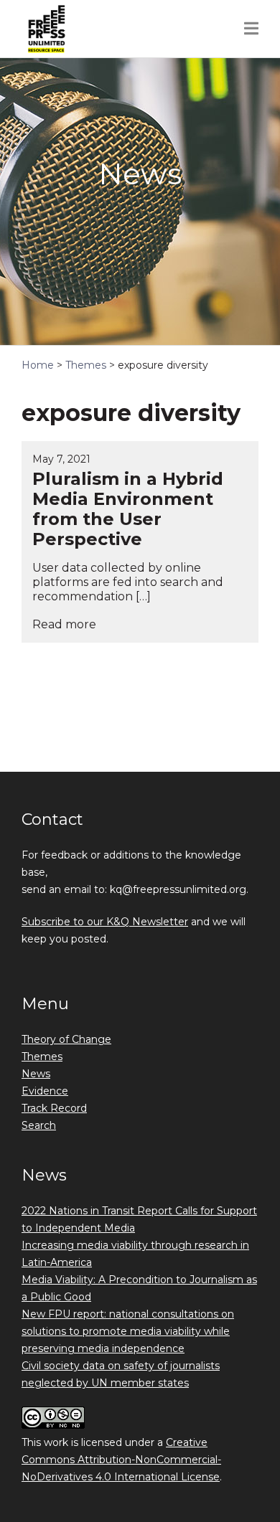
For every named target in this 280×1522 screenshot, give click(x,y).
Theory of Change (66, 1039)
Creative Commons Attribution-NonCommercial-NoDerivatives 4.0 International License (121, 1459)
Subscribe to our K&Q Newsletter (105, 921)
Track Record (54, 1108)
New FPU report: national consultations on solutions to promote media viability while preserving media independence (128, 1331)
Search (39, 1125)
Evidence (45, 1090)
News (36, 1073)
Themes (42, 1056)
